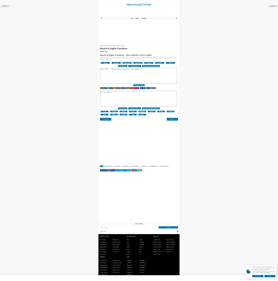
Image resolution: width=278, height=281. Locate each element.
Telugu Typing (103, 244)
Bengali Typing (116, 239)
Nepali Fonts (142, 270)
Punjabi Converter (104, 272)
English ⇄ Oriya (156, 249)
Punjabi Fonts (130, 272)
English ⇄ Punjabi (157, 251)
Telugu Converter (103, 265)
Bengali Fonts (142, 260)
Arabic (142, 114)
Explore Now (258, 276)
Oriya (104, 114)
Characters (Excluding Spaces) (151, 66)
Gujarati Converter (117, 267)
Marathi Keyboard (125, 166)
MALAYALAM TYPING (139, 4)
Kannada (161, 111)
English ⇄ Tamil (156, 242)
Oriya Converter (103, 270)
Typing (105, 63)
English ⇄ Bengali (170, 239)
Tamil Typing (102, 242)
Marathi (123, 111)
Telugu (151, 111)
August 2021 (139, 231)
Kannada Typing (116, 244)
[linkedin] (136, 170)
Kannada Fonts (142, 265)
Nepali (114, 114)
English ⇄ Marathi (157, 247)
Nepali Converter (116, 270)
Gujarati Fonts (142, 267)
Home (101, 45)
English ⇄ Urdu (169, 251)
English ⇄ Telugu (157, 244)
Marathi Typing (144, 166)
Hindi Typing (102, 239)
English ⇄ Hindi (156, 239)
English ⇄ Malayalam (170, 242)
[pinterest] (133, 170)
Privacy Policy (267, 272)
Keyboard (116, 63)
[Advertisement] (135, 13)
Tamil (132, 111)
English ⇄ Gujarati (170, 247)
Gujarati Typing (116, 247)
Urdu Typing (115, 251)
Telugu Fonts (129, 265)
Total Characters (134, 66)
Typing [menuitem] (136, 18)
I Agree (270, 276)
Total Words (122, 66)
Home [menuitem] (131, 18)
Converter (159, 63)
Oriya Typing (102, 249)
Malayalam (142, 111)
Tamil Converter (103, 262)
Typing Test (138, 63)
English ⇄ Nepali (169, 249)
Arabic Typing (103, 254)
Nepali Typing (115, 249)
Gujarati (171, 111)
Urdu (133, 114)
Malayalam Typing (104, 51)
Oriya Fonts (129, 270)
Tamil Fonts (129, 262)
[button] (5, 6)
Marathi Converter (108, 166)
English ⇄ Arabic (156, 254)
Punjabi (123, 114)
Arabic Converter (103, 274)
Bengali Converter (116, 260)
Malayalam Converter (117, 262)
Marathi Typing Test (154, 166)
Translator (148, 63)
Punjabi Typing (103, 251)
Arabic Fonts (129, 274)
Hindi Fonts (129, 260)
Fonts (170, 63)
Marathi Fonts (117, 166)
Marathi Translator (135, 166)
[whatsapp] (138, 170)
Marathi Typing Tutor (107, 45)
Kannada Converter (117, 265)
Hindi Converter (103, 260)
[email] (141, 170)
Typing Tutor (127, 63)
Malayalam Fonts (143, 262)
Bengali (114, 111)
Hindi (104, 111)
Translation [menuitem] (144, 18)
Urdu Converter (116, 272)
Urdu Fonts (141, 272)
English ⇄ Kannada (170, 244)
